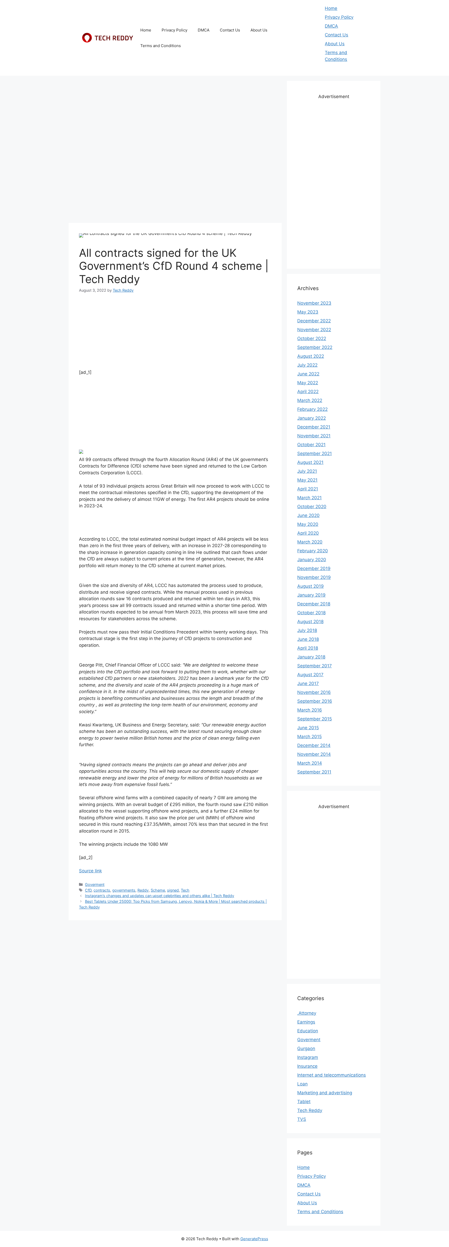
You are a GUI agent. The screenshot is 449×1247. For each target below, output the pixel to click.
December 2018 (313, 603)
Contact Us (230, 30)
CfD (88, 890)
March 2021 (309, 497)
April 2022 (308, 391)
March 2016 (309, 710)
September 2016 (314, 701)
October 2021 (311, 444)
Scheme (158, 890)
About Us (258, 30)
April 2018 (307, 648)
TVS (301, 1119)
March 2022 (309, 400)
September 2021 (314, 453)
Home (145, 30)
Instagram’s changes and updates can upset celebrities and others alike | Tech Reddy (159, 895)
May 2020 (307, 524)
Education (307, 1030)
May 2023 (307, 312)
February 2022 (312, 409)
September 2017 (314, 665)
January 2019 (311, 595)
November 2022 (314, 329)
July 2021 (307, 471)
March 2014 (309, 763)
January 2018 (311, 657)
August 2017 (310, 674)
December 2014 (314, 745)
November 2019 (314, 577)
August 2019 (310, 586)
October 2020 (311, 506)
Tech (185, 890)
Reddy (143, 890)
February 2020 (312, 550)
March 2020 (309, 542)
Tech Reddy (309, 1110)
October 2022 (311, 338)
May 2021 (307, 480)
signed (173, 890)
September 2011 (314, 772)
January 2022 (311, 418)
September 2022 (314, 347)
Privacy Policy (174, 30)
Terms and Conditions (160, 45)
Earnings (306, 1022)
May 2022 (307, 382)
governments (123, 890)
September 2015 (314, 718)
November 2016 (314, 692)
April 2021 (307, 488)
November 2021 (314, 435)
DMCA (203, 30)
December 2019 (314, 568)
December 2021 (313, 427)
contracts (102, 890)
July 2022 (307, 365)
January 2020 (311, 559)
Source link (90, 870)
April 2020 (308, 533)
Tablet (304, 1101)
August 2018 (310, 621)
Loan (302, 1083)
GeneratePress (254, 1238)
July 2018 (307, 630)
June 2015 (308, 727)
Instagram (307, 1057)
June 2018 (308, 639)
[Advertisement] (175, 117)
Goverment (94, 884)
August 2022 (310, 356)
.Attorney (306, 1013)
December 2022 (314, 320)
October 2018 (311, 612)
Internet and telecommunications (331, 1075)
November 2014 (314, 754)
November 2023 (314, 303)
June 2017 (308, 683)
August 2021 (310, 462)
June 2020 (308, 515)
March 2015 (309, 736)
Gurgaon (306, 1048)
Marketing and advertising (324, 1092)
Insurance (307, 1066)
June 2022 (308, 373)
